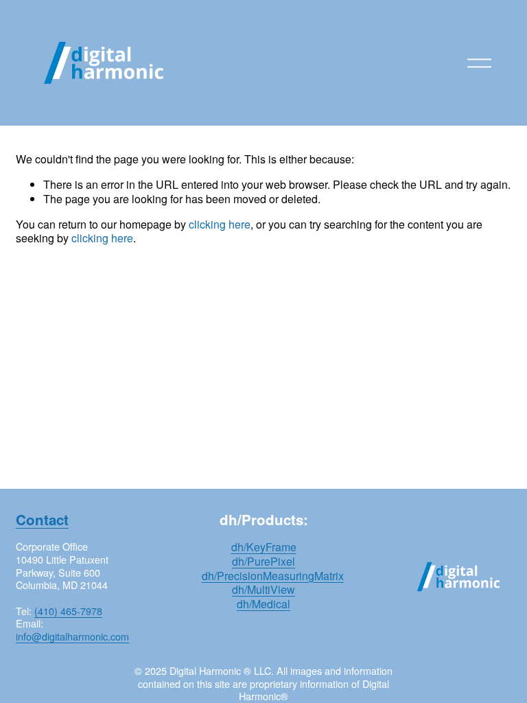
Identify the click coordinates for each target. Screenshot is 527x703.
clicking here (219, 224)
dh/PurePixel (263, 562)
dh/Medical (263, 604)
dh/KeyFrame (263, 547)
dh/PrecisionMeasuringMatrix (273, 576)
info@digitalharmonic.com (72, 636)
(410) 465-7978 (68, 611)
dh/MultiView (263, 590)
